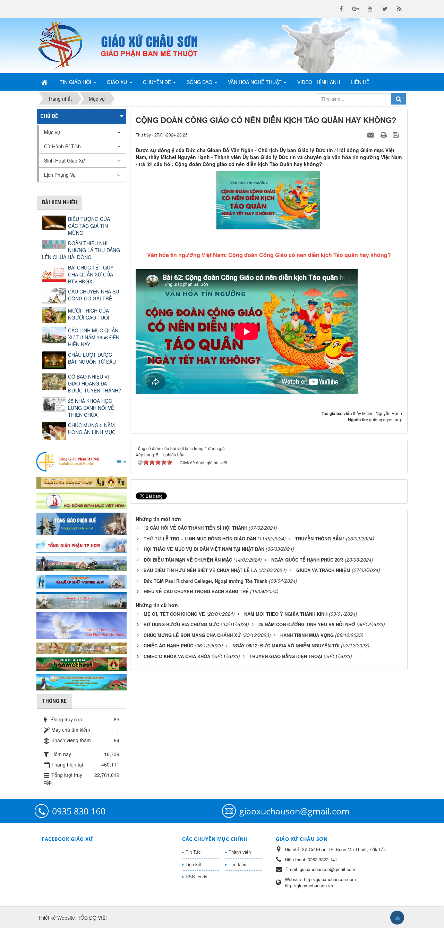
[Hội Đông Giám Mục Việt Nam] (81, 499)
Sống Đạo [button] (200, 81)
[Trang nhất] (45, 82)
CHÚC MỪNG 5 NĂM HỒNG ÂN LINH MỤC (92, 429)
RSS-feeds (196, 876)
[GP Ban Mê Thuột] (81, 481)
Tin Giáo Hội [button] (76, 81)
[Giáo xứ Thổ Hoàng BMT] (81, 599)
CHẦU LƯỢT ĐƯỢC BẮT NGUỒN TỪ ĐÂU (92, 358)
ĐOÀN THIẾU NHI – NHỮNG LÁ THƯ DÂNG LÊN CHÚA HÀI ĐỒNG (81, 250)
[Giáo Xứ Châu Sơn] (66, 45)
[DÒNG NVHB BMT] (81, 681)
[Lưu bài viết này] (396, 134)
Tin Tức (193, 851)
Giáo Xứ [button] (118, 81)
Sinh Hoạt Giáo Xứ (64, 160)
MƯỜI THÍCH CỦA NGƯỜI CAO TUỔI (88, 314)
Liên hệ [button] (360, 81)
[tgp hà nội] (81, 461)
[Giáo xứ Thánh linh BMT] (81, 624)
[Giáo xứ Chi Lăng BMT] (81, 647)
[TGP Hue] (81, 523)
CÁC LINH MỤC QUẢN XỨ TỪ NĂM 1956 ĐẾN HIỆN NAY (93, 337)
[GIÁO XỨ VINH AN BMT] (81, 581)
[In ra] (384, 134)
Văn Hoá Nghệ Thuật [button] (255, 81)
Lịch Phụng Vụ (60, 174)
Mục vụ (52, 132)
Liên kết (194, 864)
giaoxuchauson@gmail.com (294, 811)
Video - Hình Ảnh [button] (318, 81)
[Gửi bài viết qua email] (371, 134)
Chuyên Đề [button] (157, 81)
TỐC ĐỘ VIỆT (93, 917)
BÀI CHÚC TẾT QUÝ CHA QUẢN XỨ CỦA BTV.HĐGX (90, 274)
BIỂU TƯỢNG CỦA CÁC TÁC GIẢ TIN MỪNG (89, 225)
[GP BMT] (81, 663)
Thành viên (240, 851)
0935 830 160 (78, 811)
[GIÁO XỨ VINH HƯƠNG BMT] (81, 563)
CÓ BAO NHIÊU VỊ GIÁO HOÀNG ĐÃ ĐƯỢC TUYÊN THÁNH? (94, 383)
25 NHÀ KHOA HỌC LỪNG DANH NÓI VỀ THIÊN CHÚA (91, 407)
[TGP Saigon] (81, 544)
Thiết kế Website (56, 917)
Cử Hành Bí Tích (62, 146)
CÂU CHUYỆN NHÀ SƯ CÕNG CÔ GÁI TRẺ (93, 295)
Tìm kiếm (238, 864)
